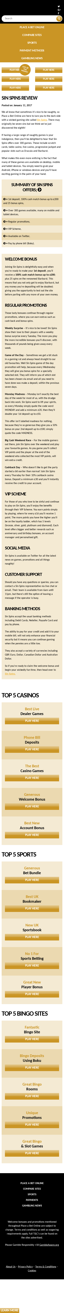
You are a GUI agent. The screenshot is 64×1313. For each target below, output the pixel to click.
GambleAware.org (49, 1245)
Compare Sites (32, 35)
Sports (32, 43)
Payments (32, 1200)
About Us (10, 1267)
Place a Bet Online (32, 27)
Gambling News (32, 58)
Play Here (32, 721)
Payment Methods (32, 50)
